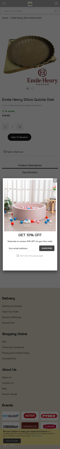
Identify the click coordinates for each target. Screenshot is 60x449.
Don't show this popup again (31, 256)
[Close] (55, 180)
